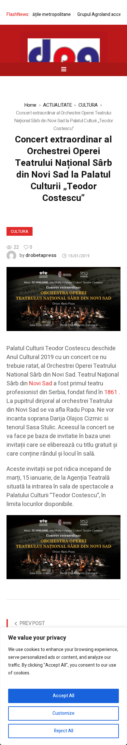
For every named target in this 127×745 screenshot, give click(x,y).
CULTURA (88, 105)
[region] (63, 686)
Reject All (63, 730)
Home (30, 105)
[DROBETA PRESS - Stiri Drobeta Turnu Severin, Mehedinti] (63, 59)
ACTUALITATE (57, 105)
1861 (110, 392)
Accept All (63, 695)
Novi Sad (40, 383)
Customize (63, 713)
